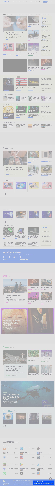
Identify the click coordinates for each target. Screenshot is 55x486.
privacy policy (44, 483)
